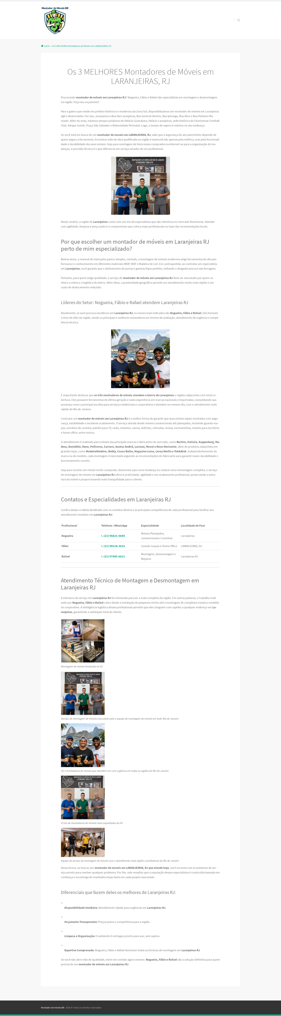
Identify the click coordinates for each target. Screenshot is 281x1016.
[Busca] (236, 16)
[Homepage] (55, 20)
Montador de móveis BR (52, 1007)
